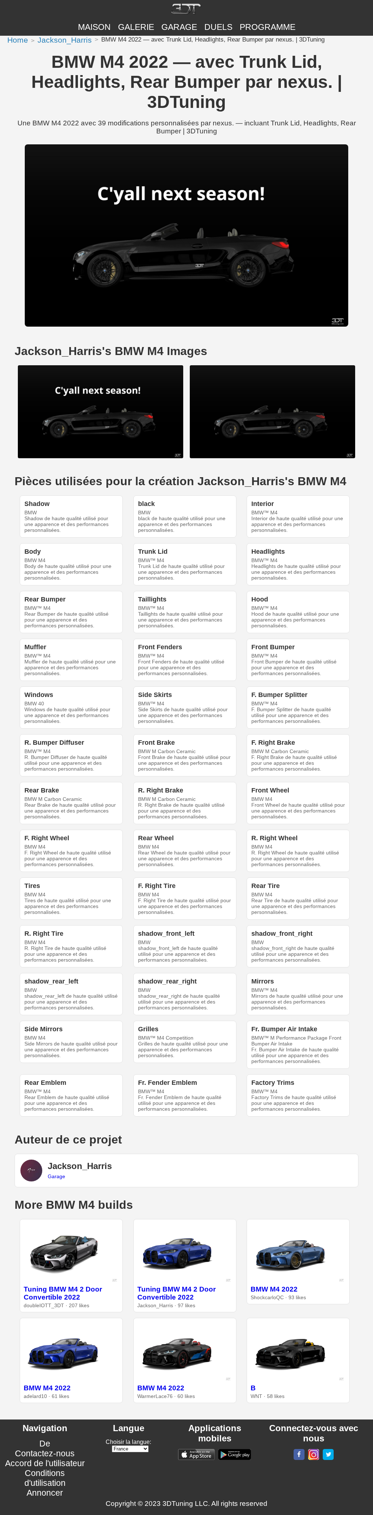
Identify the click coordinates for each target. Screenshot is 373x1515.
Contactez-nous (45, 1453)
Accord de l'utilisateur (45, 1463)
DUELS (218, 27)
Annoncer (45, 1493)
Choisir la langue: (128, 1442)
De (44, 1443)
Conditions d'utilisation (45, 1478)
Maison (94, 27)
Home (17, 40)
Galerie (136, 27)
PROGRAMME (267, 27)
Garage (179, 27)
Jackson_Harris (65, 40)
